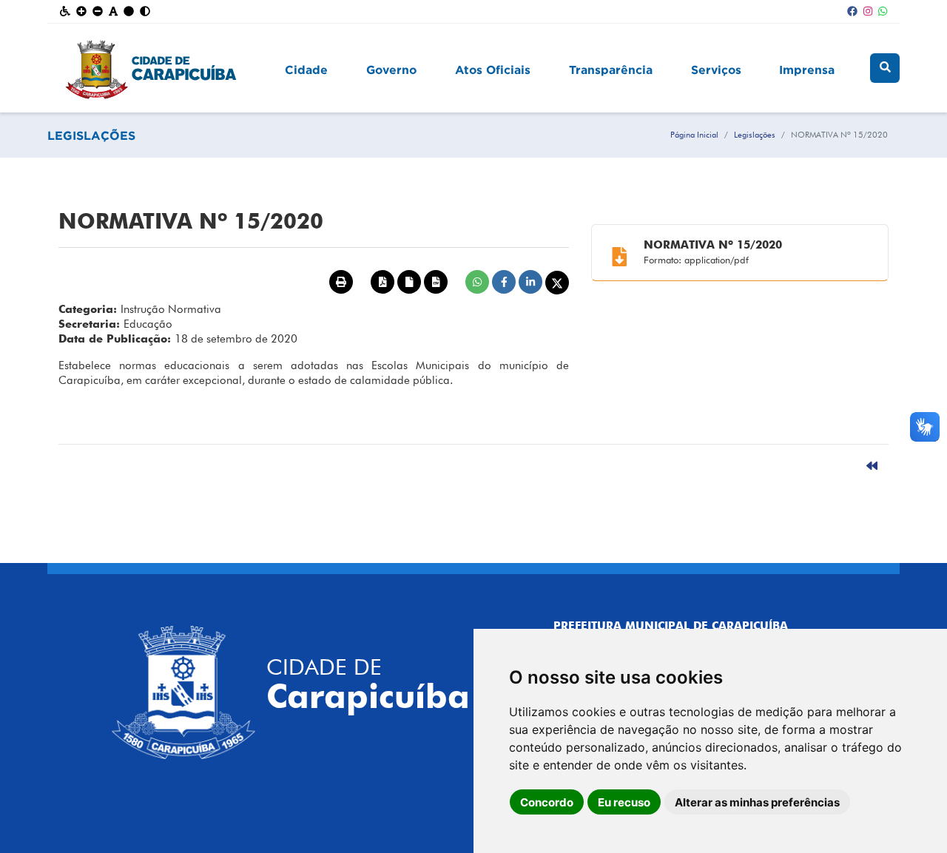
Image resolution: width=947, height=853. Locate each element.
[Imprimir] (341, 282)
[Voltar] (871, 466)
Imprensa (807, 69)
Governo (391, 69)
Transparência (611, 69)
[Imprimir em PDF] (382, 282)
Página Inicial (694, 134)
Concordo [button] (546, 802)
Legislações (754, 134)
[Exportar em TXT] (409, 282)
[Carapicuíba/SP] (162, 68)
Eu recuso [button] (624, 802)
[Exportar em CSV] (436, 282)
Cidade (306, 69)
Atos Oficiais (492, 69)
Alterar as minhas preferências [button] (757, 802)
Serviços (716, 69)
